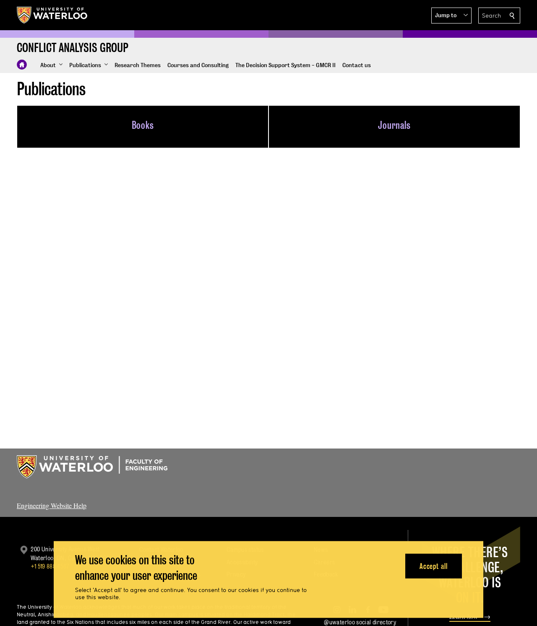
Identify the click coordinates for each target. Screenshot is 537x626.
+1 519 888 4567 (50, 566)
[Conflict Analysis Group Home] (22, 65)
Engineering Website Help (51, 505)
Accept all (434, 565)
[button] (451, 15)
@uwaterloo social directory (360, 622)
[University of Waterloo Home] (52, 15)
